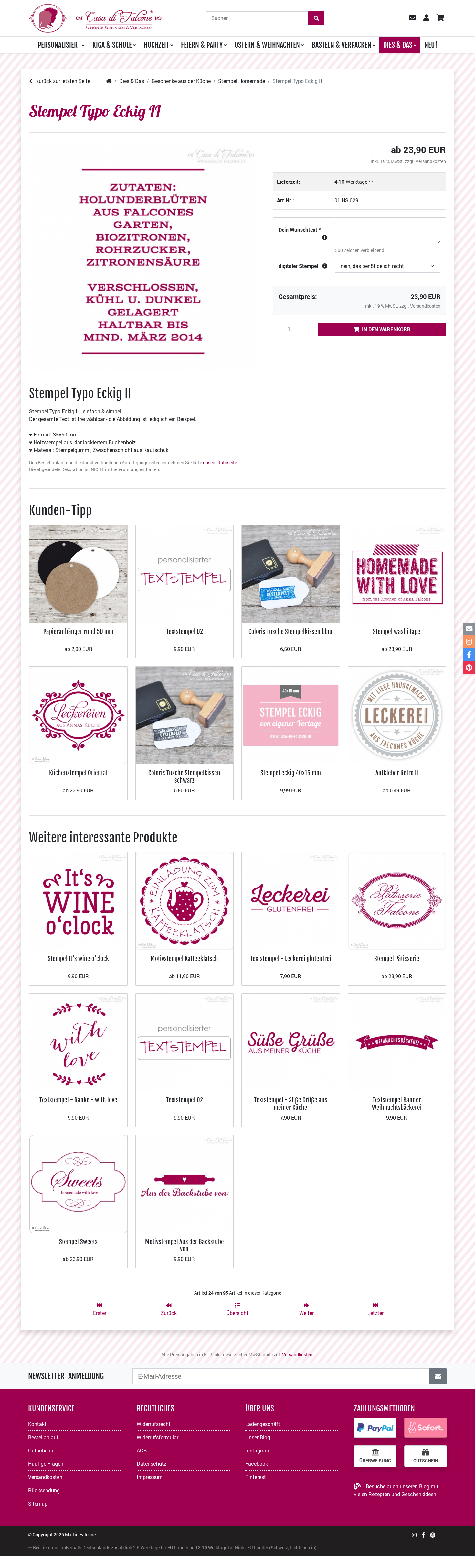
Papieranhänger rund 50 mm (78, 631)
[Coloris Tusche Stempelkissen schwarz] (185, 714)
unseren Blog (414, 1486)
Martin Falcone (80, 1534)
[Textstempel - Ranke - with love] (78, 1041)
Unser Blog (257, 1437)
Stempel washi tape (396, 631)
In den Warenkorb (386, 329)
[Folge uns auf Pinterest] (432, 1534)
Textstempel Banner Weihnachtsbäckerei (397, 1103)
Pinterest (255, 1476)
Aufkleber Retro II (396, 773)
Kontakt (37, 1423)
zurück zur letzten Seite (62, 80)
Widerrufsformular (157, 1437)
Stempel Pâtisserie (396, 958)
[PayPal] (375, 1427)
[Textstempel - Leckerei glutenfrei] (291, 900)
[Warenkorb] (440, 18)
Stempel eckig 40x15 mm (290, 773)
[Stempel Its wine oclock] (78, 900)
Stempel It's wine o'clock (78, 958)
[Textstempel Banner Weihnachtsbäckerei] (397, 1041)
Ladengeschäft (262, 1423)
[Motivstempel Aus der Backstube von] (185, 1183)
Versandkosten (431, 161)
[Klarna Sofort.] (425, 1427)
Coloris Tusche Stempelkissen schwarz (184, 776)
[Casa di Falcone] (95, 17)
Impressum (150, 1476)
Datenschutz (151, 1463)
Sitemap (38, 1503)
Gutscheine (41, 1450)
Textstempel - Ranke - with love (78, 1100)
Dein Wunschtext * (300, 229)
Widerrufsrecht (154, 1423)
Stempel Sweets (78, 1241)
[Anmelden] (438, 1376)
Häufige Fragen (45, 1463)
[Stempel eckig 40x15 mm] (291, 714)
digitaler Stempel (298, 265)
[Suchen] (316, 18)
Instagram (257, 1450)
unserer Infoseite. (220, 462)
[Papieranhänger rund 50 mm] (78, 573)
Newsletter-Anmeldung (66, 1376)
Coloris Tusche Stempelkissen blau (290, 631)
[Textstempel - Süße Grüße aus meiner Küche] (291, 1041)
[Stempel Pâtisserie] (397, 900)
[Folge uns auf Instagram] (414, 1534)
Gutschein (425, 1460)
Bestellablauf (43, 1437)
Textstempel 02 (184, 631)
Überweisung (375, 1460)
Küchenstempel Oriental (78, 773)
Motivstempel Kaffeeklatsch (184, 958)
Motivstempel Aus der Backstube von (184, 1245)
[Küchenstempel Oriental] (78, 714)
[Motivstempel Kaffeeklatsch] (185, 900)
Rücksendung (44, 1490)
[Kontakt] (469, 629)
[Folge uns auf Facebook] (423, 1534)
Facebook (256, 1463)
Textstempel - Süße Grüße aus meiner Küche (290, 1103)
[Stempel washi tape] (397, 573)
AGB (142, 1450)
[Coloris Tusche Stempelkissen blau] (291, 573)
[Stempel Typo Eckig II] (143, 257)
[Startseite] (109, 80)
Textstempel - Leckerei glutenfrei (290, 958)
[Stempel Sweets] (78, 1183)
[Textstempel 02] (185, 573)
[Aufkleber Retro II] (397, 714)
